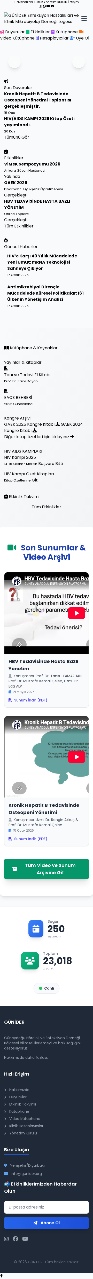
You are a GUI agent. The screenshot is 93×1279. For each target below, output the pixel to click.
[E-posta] (52, 6)
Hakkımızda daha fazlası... (26, 1057)
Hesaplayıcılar (54, 38)
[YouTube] (48, 6)
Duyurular (15, 32)
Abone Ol (50, 1223)
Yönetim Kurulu (22, 1133)
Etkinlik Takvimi (22, 1104)
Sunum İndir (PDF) (30, 700)
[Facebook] (44, 6)
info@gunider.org (26, 1173)
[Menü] (84, 18)
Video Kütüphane (24, 1118)
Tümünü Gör (16, 137)
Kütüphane (67, 32)
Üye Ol (82, 38)
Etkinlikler (40, 32)
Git (35, 480)
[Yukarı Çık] (1, 1276)
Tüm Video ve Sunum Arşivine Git (50, 869)
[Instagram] (40, 6)
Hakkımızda (18, 1089)
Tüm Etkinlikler (19, 226)
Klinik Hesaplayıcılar (25, 1125)
